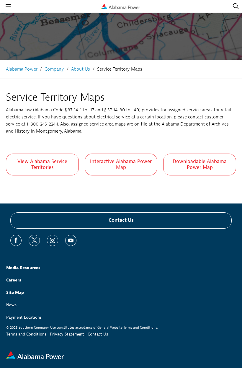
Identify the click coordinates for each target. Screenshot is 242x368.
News (11, 304)
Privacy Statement (67, 334)
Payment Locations (24, 317)
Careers (13, 280)
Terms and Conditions (26, 334)
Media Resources (23, 267)
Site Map (15, 292)
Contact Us (121, 220)
